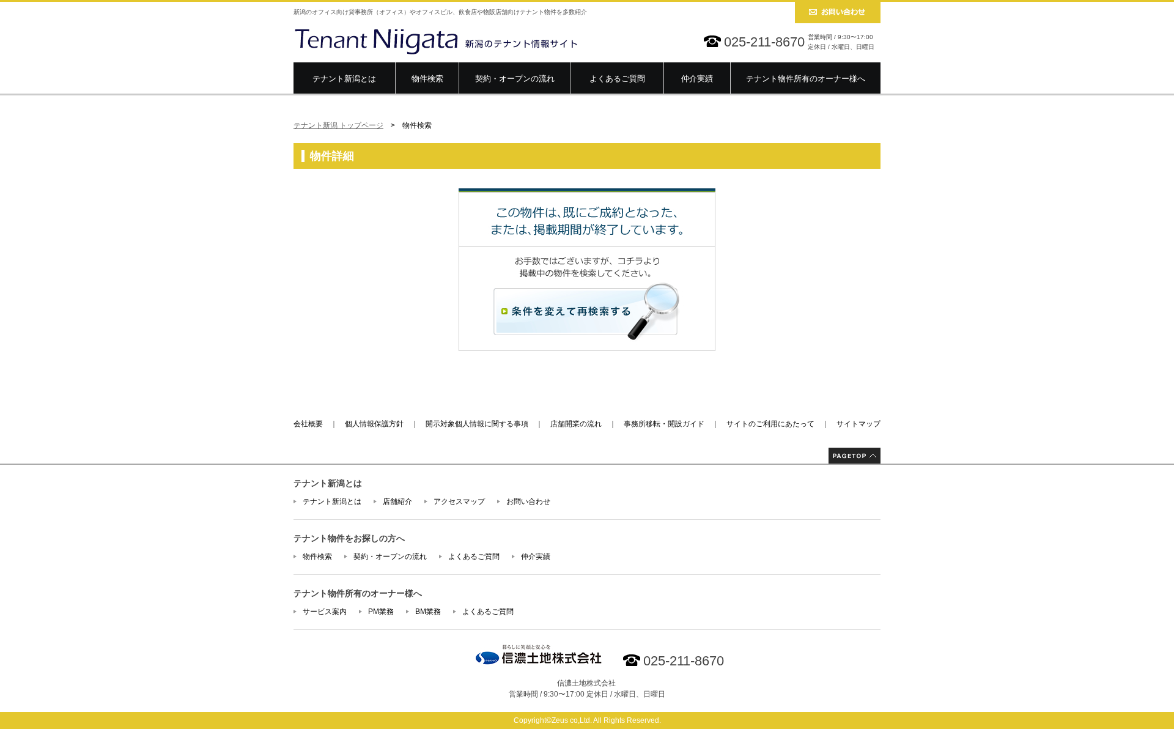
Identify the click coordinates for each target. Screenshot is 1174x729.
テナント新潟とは (344, 78)
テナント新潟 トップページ (338, 125)
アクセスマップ (459, 501)
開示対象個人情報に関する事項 (477, 424)
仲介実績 (697, 78)
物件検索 (427, 78)
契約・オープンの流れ (515, 78)
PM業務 (381, 611)
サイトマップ (858, 424)
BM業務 (428, 611)
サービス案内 (325, 611)
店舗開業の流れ (576, 424)
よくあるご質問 (617, 78)
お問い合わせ (528, 501)
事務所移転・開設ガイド (664, 424)
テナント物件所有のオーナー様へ (805, 78)
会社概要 (308, 424)
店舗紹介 (397, 501)
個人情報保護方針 (374, 424)
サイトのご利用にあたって (770, 424)
